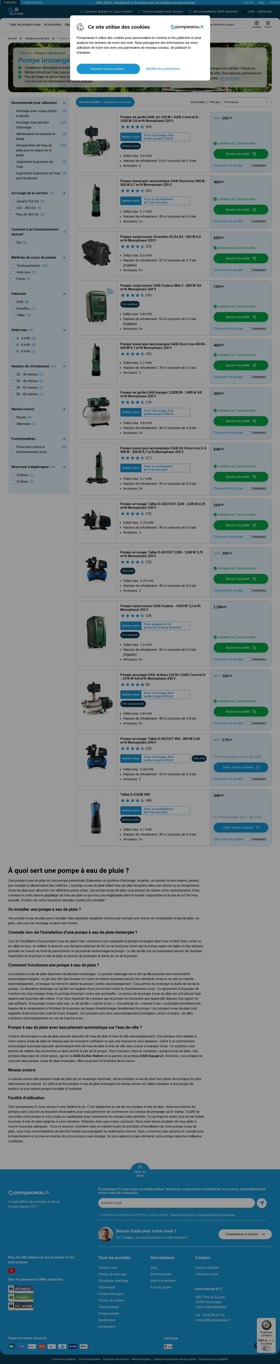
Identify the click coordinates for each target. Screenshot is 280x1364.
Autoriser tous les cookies (107, 68)
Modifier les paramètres (163, 68)
